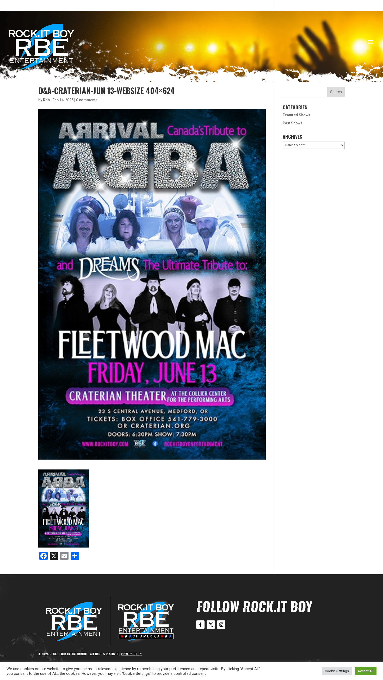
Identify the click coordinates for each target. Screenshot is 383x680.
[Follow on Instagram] (221, 624)
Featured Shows (296, 115)
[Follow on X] (211, 624)
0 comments (86, 100)
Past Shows (292, 123)
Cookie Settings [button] (337, 671)
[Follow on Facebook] (200, 624)
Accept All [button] (365, 671)
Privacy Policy (131, 654)
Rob (46, 100)
